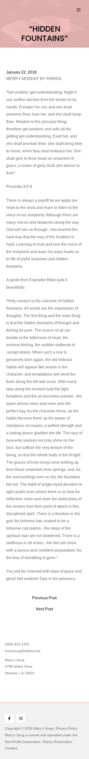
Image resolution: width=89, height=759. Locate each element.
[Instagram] (21, 718)
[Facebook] (9, 718)
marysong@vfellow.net (22, 651)
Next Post (44, 609)
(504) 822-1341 (17, 644)
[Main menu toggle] (78, 9)
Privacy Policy (66, 728)
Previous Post (44, 598)
